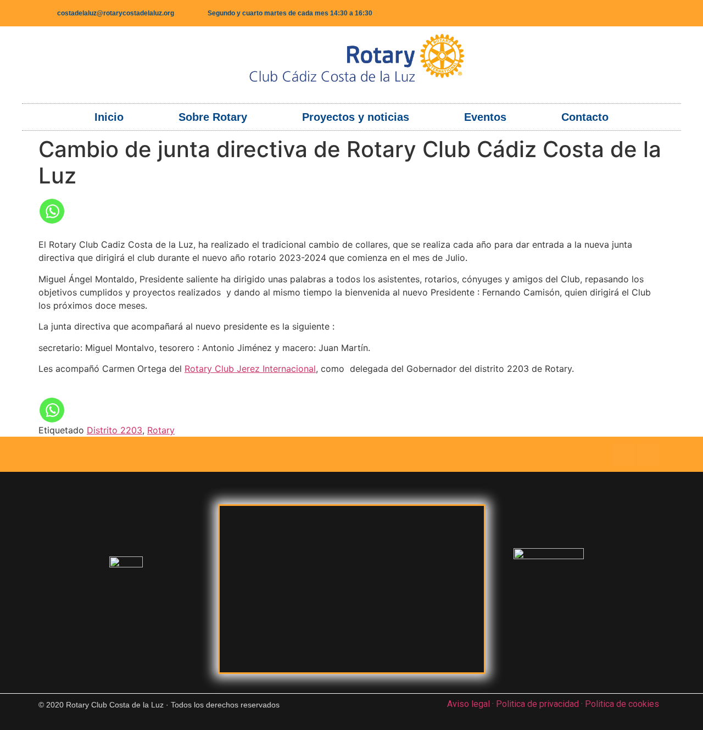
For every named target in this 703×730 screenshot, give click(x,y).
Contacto (585, 117)
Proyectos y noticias (355, 117)
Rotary (161, 430)
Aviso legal (468, 704)
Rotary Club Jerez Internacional (250, 368)
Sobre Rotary (212, 117)
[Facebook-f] (620, 13)
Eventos (485, 117)
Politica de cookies (622, 704)
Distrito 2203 (114, 430)
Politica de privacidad (537, 704)
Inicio (109, 117)
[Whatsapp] (52, 211)
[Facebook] (623, 454)
